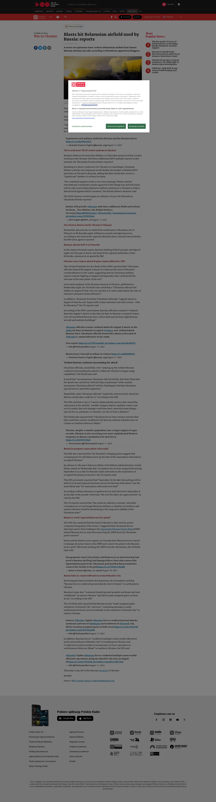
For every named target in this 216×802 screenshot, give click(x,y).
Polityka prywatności (89, 105)
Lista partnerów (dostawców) (83, 118)
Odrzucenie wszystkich (115, 126)
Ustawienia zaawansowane (82, 126)
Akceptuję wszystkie (136, 126)
